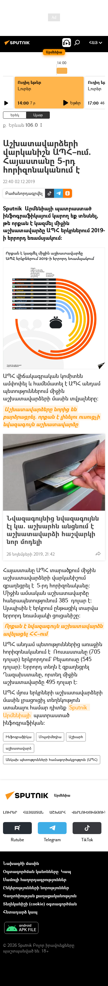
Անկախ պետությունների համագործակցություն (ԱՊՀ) (52, 759)
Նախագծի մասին (21, 863)
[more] (98, 554)
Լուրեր (24, 88)
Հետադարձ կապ (20, 912)
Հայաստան (33, 812)
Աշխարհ (76, 736)
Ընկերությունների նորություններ (36, 887)
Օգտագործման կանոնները (30, 871)
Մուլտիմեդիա (50, 736)
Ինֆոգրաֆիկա (19, 736)
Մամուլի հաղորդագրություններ (34, 879)
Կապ (66, 871)
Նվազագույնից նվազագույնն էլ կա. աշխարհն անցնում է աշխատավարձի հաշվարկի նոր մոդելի (53, 529)
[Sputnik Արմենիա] (18, 45)
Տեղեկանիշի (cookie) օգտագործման (40, 904)
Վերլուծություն (89, 812)
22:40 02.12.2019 (19, 181)
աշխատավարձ (19, 748)
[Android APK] (21, 928)
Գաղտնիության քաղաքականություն (39, 895)
